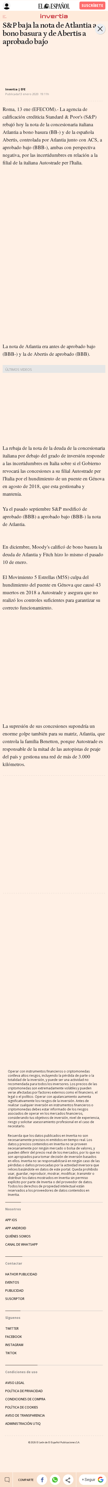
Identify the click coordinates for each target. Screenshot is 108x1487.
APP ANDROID (15, 1228)
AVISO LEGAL (14, 1383)
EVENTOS (12, 1282)
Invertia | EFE (15, 89)
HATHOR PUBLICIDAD (21, 1274)
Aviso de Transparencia (25, 1415)
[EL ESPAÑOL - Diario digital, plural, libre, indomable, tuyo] (54, 5)
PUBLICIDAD (14, 1290)
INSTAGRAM (14, 1345)
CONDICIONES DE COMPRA (25, 1399)
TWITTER (12, 1328)
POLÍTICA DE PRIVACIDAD (24, 1391)
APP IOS (11, 1220)
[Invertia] (54, 16)
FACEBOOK (13, 1336)
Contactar (13, 1263)
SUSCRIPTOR (14, 1298)
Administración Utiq (23, 1423)
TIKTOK (11, 1353)
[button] (42, 1479)
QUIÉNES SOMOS (18, 1236)
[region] (45, 63)
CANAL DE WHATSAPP (21, 1244)
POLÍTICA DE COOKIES (21, 1407)
